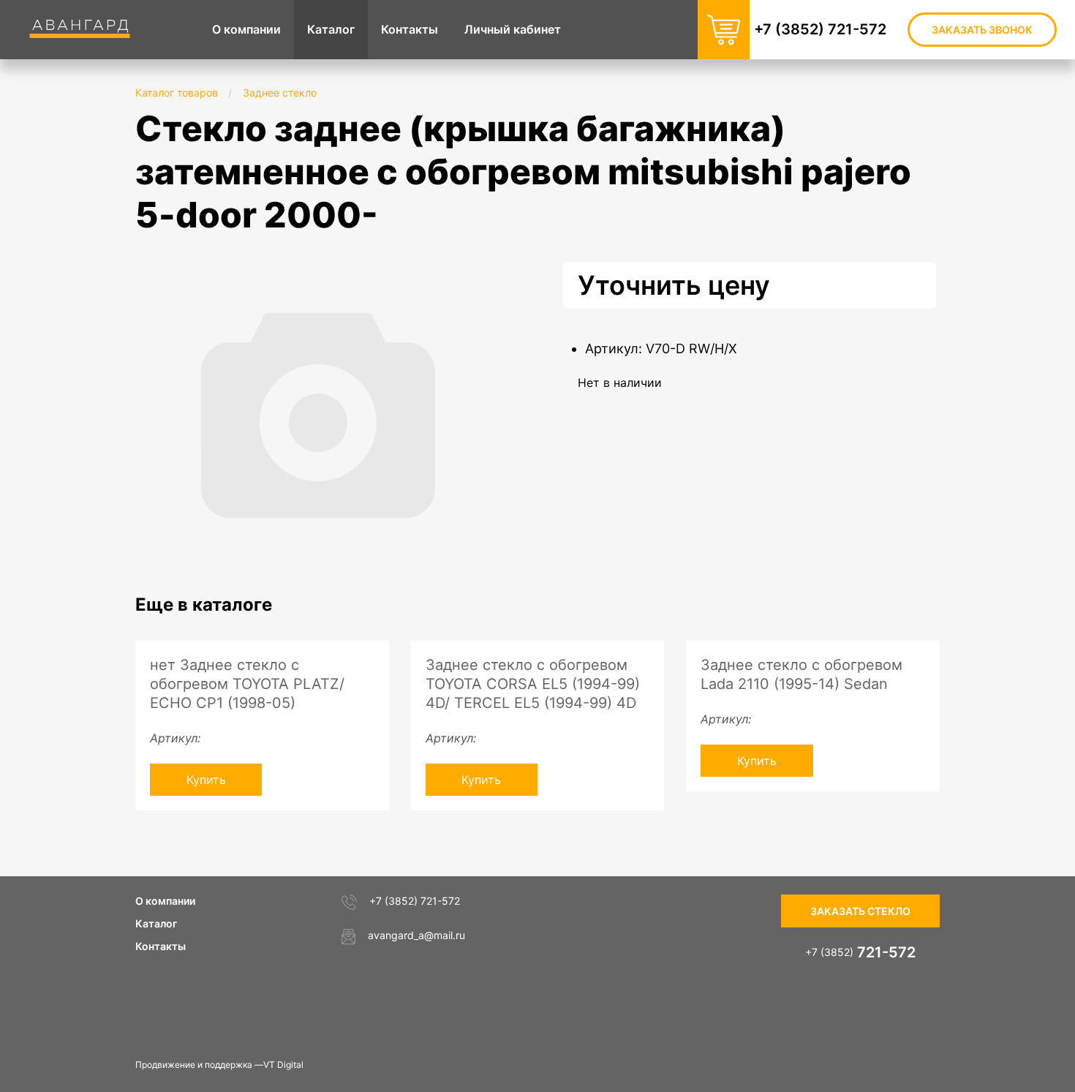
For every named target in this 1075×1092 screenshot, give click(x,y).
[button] (487, 275)
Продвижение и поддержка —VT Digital (219, 1064)
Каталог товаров (176, 92)
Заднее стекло (280, 92)
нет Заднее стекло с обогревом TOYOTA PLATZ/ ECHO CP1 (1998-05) (247, 684)
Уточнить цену (674, 285)
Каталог (156, 923)
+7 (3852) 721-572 (820, 29)
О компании (165, 901)
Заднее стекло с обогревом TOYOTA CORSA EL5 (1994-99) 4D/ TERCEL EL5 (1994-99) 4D (533, 684)
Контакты (160, 946)
